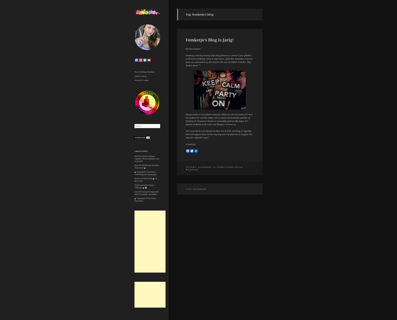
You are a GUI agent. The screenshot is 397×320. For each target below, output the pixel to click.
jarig (241, 167)
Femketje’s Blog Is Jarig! (210, 40)
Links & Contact (141, 76)
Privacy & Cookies (142, 80)
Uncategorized (205, 167)
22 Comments (193, 169)
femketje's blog (232, 167)
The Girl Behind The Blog (144, 72)
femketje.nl (221, 167)
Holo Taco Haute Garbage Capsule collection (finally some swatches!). (147, 158)
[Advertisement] (150, 242)
